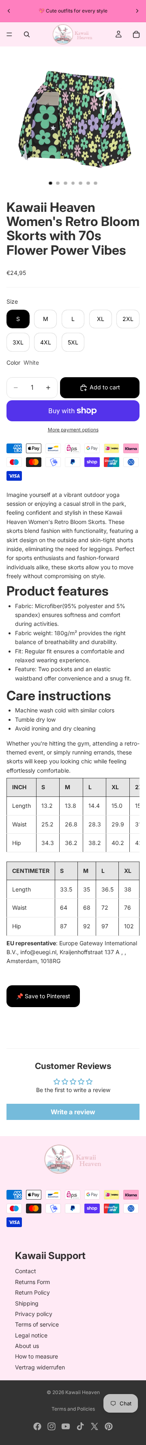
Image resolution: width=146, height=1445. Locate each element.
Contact (25, 1271)
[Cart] (136, 34)
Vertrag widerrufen (40, 1367)
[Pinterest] (109, 1426)
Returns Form (32, 1281)
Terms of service (37, 1324)
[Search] (27, 34)
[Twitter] (94, 1426)
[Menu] (9, 34)
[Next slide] (137, 11)
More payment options (73, 430)
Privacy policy (33, 1313)
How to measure (36, 1356)
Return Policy (32, 1292)
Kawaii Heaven (82, 1392)
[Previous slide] (9, 11)
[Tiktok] (80, 1426)
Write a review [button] (73, 1112)
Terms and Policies (73, 1409)
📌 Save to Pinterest (43, 996)
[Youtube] (66, 1426)
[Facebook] (37, 1426)
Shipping (27, 1302)
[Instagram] (51, 1426)
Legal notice (31, 1335)
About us (27, 1345)
